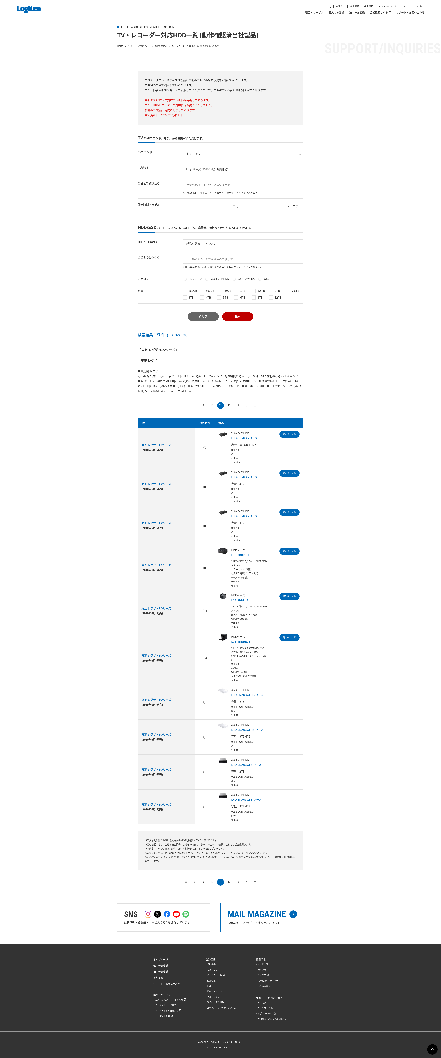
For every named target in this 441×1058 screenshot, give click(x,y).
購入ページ (288, 434)
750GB (227, 291)
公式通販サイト (379, 12)
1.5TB (261, 291)
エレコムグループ (387, 6)
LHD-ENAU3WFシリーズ (246, 765)
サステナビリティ (410, 6)
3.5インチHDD (220, 278)
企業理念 (211, 980)
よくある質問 (264, 985)
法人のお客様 (357, 12)
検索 (237, 316)
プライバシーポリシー (232, 1042)
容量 (140, 291)
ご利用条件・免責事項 (208, 1042)
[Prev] (194, 405)
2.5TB (295, 291)
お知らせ (340, 6)
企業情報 (354, 6)
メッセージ (263, 964)
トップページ (160, 959)
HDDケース (196, 278)
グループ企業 (213, 996)
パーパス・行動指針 (216, 975)
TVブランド (145, 152)
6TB (242, 297)
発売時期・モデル (149, 204)
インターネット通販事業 (166, 1010)
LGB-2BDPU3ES (241, 555)
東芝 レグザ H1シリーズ (156, 445)
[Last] (255, 405)
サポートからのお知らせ (269, 1013)
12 (229, 405)
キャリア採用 (264, 975)
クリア (203, 316)
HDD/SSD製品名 (148, 242)
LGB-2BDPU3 (239, 600)
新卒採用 (262, 969)
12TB (278, 297)
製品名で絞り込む (149, 183)
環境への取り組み (215, 1002)
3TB (191, 297)
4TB (208, 297)
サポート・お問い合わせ (410, 12)
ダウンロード (264, 1008)
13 (238, 405)
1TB (242, 291)
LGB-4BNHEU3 (240, 641)
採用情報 (368, 6)
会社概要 (211, 964)
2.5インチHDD (247, 278)
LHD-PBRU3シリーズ (244, 438)
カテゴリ (143, 278)
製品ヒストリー (214, 991)
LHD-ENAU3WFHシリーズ (247, 695)
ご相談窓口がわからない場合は (272, 1019)
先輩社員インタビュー (268, 980)
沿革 (209, 985)
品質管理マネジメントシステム (221, 1007)
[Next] (246, 405)
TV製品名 (143, 168)
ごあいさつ (212, 969)
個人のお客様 (336, 12)
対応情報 (262, 1002)
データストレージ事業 (165, 1005)
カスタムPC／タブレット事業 (169, 999)
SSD (267, 278)
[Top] (186, 405)
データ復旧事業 (162, 1016)
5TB (225, 297)
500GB (210, 291)
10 (212, 405)
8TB (260, 297)
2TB (277, 291)
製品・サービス (314, 12)
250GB (193, 291)
